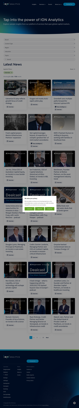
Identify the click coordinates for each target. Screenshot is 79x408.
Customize (29, 208)
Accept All (49, 208)
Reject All (40, 208)
